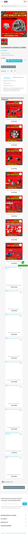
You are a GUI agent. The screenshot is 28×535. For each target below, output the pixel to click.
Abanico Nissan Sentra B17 (14, 332)
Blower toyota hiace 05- (14, 403)
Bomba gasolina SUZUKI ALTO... (14, 474)
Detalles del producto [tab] (18, 77)
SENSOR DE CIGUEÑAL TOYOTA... (14, 119)
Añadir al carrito (14, 61)
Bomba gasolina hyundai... (14, 238)
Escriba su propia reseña (9, 66)
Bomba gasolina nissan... (14, 309)
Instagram (2, 529)
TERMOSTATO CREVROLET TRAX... (14, 167)
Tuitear (11, 71)
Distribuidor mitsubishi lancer (14, 380)
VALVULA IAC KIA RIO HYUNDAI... (14, 190)
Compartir (8, 71)
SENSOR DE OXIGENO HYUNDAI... (14, 261)
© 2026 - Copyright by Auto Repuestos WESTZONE (13, 533)
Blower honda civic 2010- (14, 356)
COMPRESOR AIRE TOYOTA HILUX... (14, 285)
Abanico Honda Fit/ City (14, 143)
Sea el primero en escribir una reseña (15, 487)
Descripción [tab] (7, 77)
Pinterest (15, 71)
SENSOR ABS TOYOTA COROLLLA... (14, 214)
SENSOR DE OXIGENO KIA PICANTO (14, 451)
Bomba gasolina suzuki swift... (14, 427)
